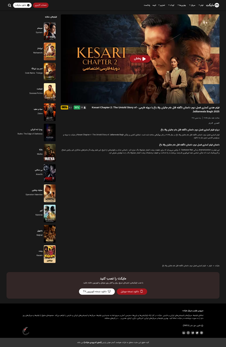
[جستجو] (9, 5)
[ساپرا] (26, 331)
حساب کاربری (41, 5)
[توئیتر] (197, 333)
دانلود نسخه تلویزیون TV (95, 291)
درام (210, 123)
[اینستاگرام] (188, 333)
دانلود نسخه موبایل (130, 291)
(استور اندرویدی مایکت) (93, 342)
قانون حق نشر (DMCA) (191, 325)
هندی (216, 123)
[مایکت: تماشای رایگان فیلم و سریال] (212, 5)
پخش (137, 58)
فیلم (210, 265)
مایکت (217, 265)
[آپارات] (201, 333)
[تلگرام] (192, 333)
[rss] (184, 333)
